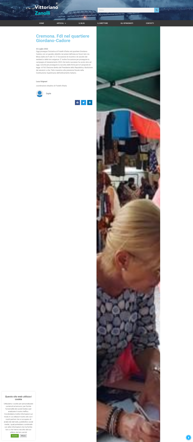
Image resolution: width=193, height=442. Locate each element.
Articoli (60, 23)
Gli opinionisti (127, 23)
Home (41, 23)
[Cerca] (156, 10)
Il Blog (82, 23)
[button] (77, 102)
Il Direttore (103, 23)
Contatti (150, 23)
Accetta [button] (14, 436)
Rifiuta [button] (23, 436)
